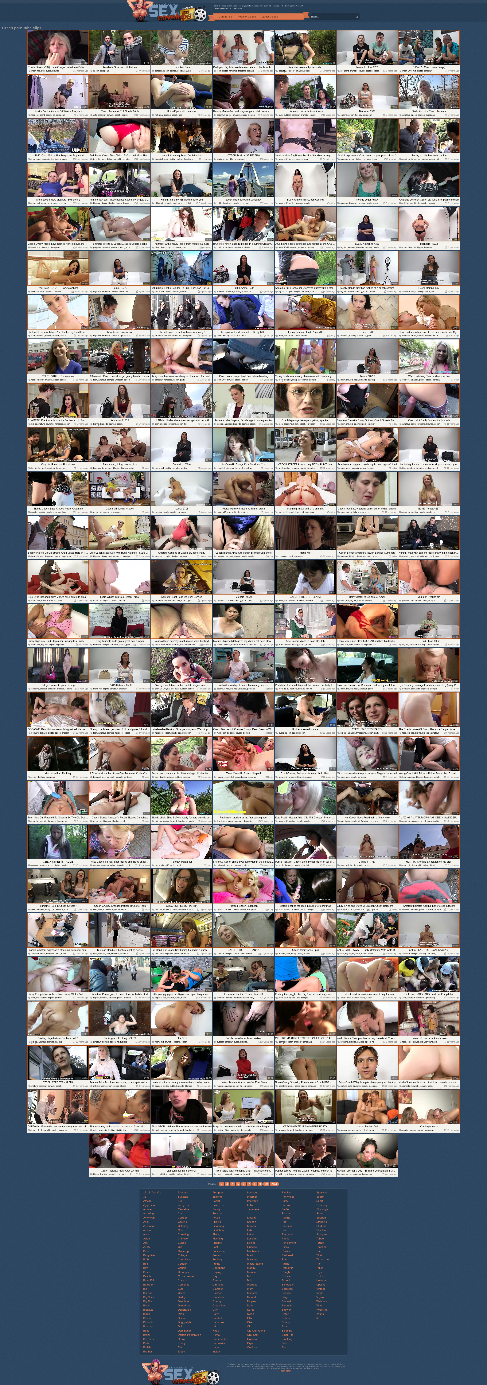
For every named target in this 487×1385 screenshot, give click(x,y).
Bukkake (183, 1196)
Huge (215, 1347)
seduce (421, 115)
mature (178, 247)
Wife (319, 1305)
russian (299, 159)
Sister (285, 1313)
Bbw (145, 1267)
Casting (182, 1221)
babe (358, 159)
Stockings (322, 1209)
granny (230, 512)
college (170, 777)
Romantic (287, 1267)
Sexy (285, 1297)
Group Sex (218, 1305)
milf (38, 71)
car (179, 733)
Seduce (286, 1292)
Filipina (216, 1221)
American (149, 1217)
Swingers (321, 1234)
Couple (182, 1267)
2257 (283, 1371)
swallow (248, 468)
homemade (190, 644)
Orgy (250, 1343)
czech (96, 71)
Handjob (217, 1318)
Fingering (218, 1225)
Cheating (183, 1234)
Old (249, 1326)
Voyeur (320, 1297)
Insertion (252, 1196)
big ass (292, 159)
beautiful (282, 71)
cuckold (117, 159)
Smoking (287, 1338)
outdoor (158, 71)
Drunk (181, 1338)
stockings (373, 1086)
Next (274, 1184)
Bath (146, 1259)
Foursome (218, 1251)
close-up (252, 777)
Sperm (320, 1196)
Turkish (320, 1276)
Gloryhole (218, 1297)
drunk (285, 1174)
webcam (119, 380)
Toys (319, 1272)
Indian (216, 1351)
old (419, 600)
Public (285, 1238)
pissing (167, 115)
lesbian (220, 424)
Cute (181, 1288)
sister (290, 1042)
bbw (157, 247)
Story (319, 1213)
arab (291, 335)
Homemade (219, 1338)
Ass (145, 1242)
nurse (291, 1086)
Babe (146, 1251)
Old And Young (256, 1330)
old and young (290, 380)
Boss (146, 1330)
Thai (319, 1255)
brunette (353, 71)
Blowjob (148, 1322)
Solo (284, 1343)
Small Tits (287, 1334)
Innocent (252, 1192)
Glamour (217, 1288)
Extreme (217, 1196)
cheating (282, 556)
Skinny (286, 1322)
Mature (251, 1267)
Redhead (287, 1255)
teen (219, 71)
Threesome (323, 1259)
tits (374, 644)
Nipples (251, 1301)
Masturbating (255, 1263)
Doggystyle (184, 1322)
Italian (250, 1205)
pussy (375, 203)
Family (216, 1209)
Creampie (184, 1272)
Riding (285, 1263)
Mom (250, 1288)
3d (144, 1196)
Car (180, 1213)
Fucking (217, 1259)
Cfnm (181, 1230)
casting (369, 71)
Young (320, 1313)
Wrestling (322, 1309)
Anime (147, 1230)
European (218, 1192)
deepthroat (182, 71)
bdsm (109, 159)
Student (321, 1225)
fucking (41, 777)
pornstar (436, 380)
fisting (300, 953)
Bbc (145, 1263)
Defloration (184, 1309)
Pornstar (287, 1225)
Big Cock (148, 1297)
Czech (181, 1292)
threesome (416, 159)
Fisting (216, 1234)
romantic (233, 71)
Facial (216, 1200)
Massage (252, 1259)
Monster (252, 1292)
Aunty (146, 1246)
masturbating (241, 777)
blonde (173, 71)
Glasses (217, 1292)
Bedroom (148, 1284)
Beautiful (148, 1280)
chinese (226, 644)
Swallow (321, 1230)
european (104, 71)
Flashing (217, 1238)
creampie (57, 512)
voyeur (432, 159)
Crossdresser (186, 1276)
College (182, 1255)
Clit (180, 1246)
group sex (373, 821)
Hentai (216, 1334)
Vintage (320, 1288)
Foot (215, 1246)
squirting (246, 247)
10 (266, 1184)
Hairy (215, 1313)
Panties (286, 1192)
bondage (312, 1086)
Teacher (321, 1246)
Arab (146, 1234)
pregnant (345, 71)
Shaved (286, 1301)
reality (174, 733)
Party (285, 1200)
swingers (415, 821)
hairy (413, 291)
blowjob (55, 71)
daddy (54, 1130)
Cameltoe (183, 1209)
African (147, 1200)
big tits (225, 71)
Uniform (321, 1280)
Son (284, 1347)
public (48, 71)
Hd (214, 1326)
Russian (286, 1276)
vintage (349, 512)
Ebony (181, 1343)
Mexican (252, 1272)
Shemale (287, 1305)
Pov (284, 1230)
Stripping (321, 1221)
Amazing (148, 1213)
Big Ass (147, 1292)
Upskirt (320, 1284)
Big (145, 1288)
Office (250, 1318)
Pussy (285, 1246)
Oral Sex (252, 1334)
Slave (285, 1326)
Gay (214, 1276)
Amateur (148, 1209)
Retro (285, 1259)
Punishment (289, 1242)
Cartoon (183, 1217)
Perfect (286, 1209)
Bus (180, 1200)
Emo (180, 1347)
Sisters (286, 1318)
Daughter (183, 1301)
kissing (124, 468)
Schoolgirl (288, 1284)
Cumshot (183, 1284)
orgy (252, 998)
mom (33, 71)
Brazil (146, 1334)
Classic (182, 1242)
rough (237, 556)
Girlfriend (218, 1284)
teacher (355, 998)
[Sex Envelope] (167, 11)
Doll (180, 1326)
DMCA (288, 1371)
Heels (215, 1330)
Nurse (250, 1309)
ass (180, 115)
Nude (250, 1305)
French (216, 1255)
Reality (286, 1251)
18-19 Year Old (152, 1192)
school (191, 689)
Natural (251, 1297)
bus (43, 71)
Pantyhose (288, 1196)
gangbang (345, 821)
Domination (185, 1330)
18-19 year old (290, 247)
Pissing (286, 1217)
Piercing (286, 1213)
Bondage (148, 1326)
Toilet (319, 1267)
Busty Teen (184, 1205)
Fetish (216, 1217)
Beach (147, 1276)
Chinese (183, 1238)
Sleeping (287, 1330)
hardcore (188, 159)
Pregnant (287, 1234)
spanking (288, 424)
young (116, 1086)
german (420, 1130)
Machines (253, 1251)
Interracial (253, 1200)
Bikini (146, 1305)
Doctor (182, 1318)
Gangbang (218, 1267)
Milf (249, 1276)
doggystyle (370, 909)
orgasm (65, 733)
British (147, 1347)
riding (374, 159)
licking (126, 203)
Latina (251, 1234)
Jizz (249, 1213)
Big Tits (147, 1301)
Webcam (321, 1301)
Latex (250, 1230)
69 (317, 1318)
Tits (318, 1263)
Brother (147, 1351)
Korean (251, 1225)
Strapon (321, 1217)
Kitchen (251, 1221)
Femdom (217, 1213)
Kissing (251, 1217)
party (182, 380)
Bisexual (148, 1309)
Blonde (147, 1318)
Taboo (320, 1238)
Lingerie (252, 1246)
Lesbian (252, 1238)
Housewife (218, 1343)
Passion (286, 1205)
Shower (286, 1309)
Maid (250, 1255)
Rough (286, 1272)
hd (189, 71)
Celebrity (183, 1225)
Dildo (181, 1313)
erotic (413, 335)
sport (177, 998)
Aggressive (150, 1205)
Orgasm (252, 1338)
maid (308, 644)
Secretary (287, 1288)
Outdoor (252, 1347)
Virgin (319, 1292)
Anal (146, 1221)
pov (360, 115)
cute (281, 115)
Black (146, 1313)
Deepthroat (184, 1305)
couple (362, 71)
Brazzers (148, 1338)
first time (242, 71)
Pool (284, 1221)
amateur (299, 71)
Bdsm (146, 1272)
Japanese (253, 1209)
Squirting (321, 1205)
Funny (216, 1263)
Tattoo (320, 1242)
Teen (319, 1251)
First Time (218, 1230)
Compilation (185, 1259)
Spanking (322, 1192)
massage (126, 556)
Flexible (217, 1242)
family (219, 159)
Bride (146, 1343)
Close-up (183, 1251)
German (217, 1280)
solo (184, 247)
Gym (215, 1309)
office (42, 953)
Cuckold (183, 1280)
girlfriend (159, 203)
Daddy (182, 1297)
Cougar (182, 1263)
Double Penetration (189, 1334)
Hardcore (218, 1322)
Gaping (216, 1272)
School (286, 1280)
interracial (361, 424)
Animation (149, 1225)
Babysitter (149, 1255)
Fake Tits (218, 1205)
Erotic (181, 1351)
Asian (146, 1238)
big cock (102, 159)
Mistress (252, 1284)
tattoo (131, 468)
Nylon (250, 1313)
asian (219, 644)
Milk (249, 1280)
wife (410, 71)
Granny (216, 1301)
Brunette (183, 1192)
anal (161, 115)
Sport (319, 1200)
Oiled (250, 1322)
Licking (251, 1242)
